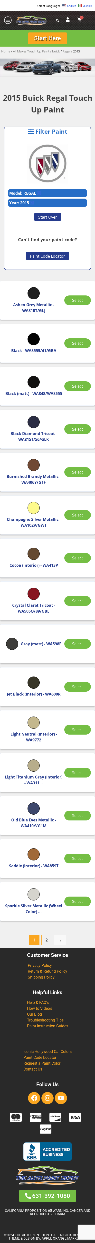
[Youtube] (61, 1098)
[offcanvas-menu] (8, 20)
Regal (66, 51)
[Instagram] (47, 1098)
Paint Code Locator (47, 256)
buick (56, 51)
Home (5, 51)
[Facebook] (34, 1098)
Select (77, 300)
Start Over (47, 217)
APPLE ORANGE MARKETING (64, 1238)
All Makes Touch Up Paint (31, 51)
